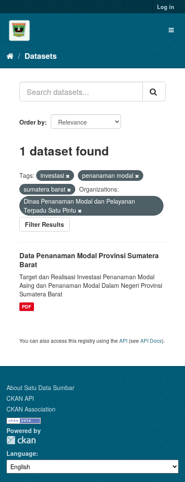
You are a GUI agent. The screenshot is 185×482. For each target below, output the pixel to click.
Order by (32, 122)
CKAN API (20, 398)
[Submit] (154, 91)
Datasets (41, 55)
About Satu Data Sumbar (40, 387)
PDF (26, 306)
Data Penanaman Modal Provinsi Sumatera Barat (89, 259)
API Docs (151, 340)
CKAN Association (31, 409)
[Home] (10, 55)
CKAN (21, 440)
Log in (165, 7)
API (123, 340)
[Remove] (68, 175)
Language (21, 453)
